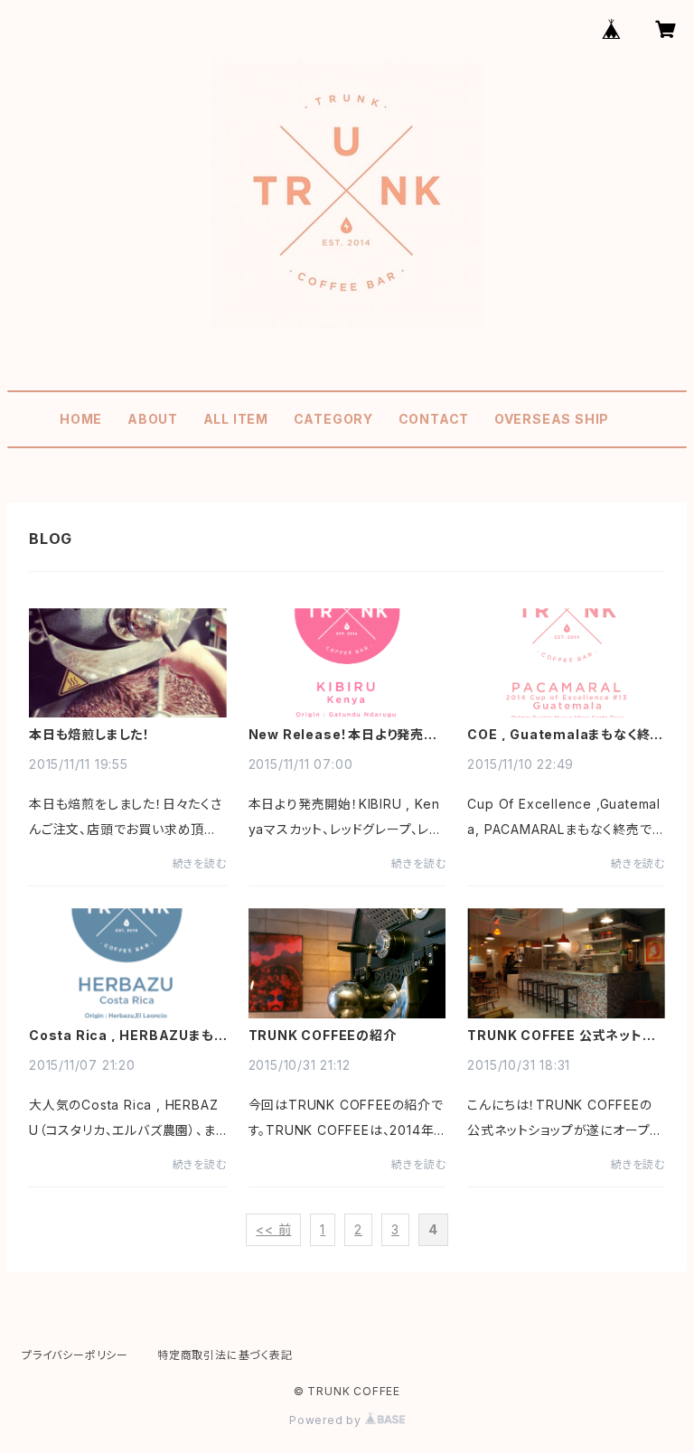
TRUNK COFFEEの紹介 (323, 1035)
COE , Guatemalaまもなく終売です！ (565, 734)
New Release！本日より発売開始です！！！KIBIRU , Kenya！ (343, 734)
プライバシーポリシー (75, 1355)
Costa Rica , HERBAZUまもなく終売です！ (121, 1035)
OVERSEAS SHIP (551, 419)
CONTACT (434, 419)
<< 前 (273, 1229)
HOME (81, 419)
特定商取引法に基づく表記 (225, 1355)
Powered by (327, 1420)
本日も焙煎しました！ (89, 734)
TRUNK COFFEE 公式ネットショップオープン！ (560, 1035)
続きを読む (200, 863)
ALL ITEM (235, 419)
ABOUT (152, 419)
